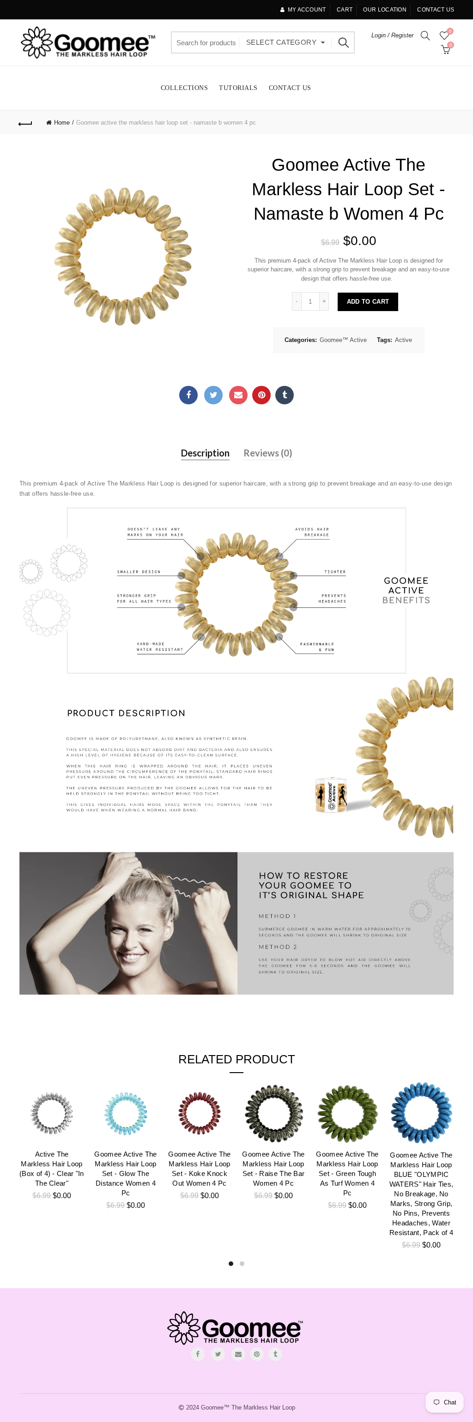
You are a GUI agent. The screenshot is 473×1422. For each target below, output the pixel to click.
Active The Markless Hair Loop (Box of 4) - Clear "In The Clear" (51, 1168)
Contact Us (290, 87)
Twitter (213, 395)
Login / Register (392, 35)
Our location (384, 9)
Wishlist (450, 31)
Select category (281, 42)
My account (307, 9)
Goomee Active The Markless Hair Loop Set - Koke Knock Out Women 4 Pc (199, 1168)
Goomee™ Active (343, 339)
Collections (184, 87)
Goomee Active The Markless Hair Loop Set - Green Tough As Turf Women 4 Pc (347, 1173)
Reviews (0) (267, 452)
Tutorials (238, 87)
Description (205, 452)
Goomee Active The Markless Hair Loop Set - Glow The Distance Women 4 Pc (125, 1173)
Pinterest (261, 395)
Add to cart (368, 301)
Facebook (188, 395)
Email (238, 395)
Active (403, 339)
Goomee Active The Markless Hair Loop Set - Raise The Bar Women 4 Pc (273, 1168)
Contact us (435, 9)
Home (62, 122)
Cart (344, 9)
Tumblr (284, 395)
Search (343, 42)
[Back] (25, 123)
